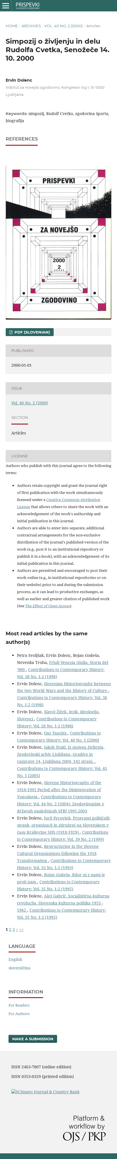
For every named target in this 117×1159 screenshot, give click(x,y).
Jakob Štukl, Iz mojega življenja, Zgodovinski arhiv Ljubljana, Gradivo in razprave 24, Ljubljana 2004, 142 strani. (61, 754)
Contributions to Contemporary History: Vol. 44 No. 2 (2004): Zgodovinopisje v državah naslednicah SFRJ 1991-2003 (60, 804)
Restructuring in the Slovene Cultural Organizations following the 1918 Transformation (58, 853)
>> (21, 929)
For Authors (19, 1013)
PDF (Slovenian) (31, 332)
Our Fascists (56, 733)
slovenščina (19, 968)
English (15, 959)
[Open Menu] (5, 5)
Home (12, 26)
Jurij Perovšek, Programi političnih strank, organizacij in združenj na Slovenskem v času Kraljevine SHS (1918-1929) (63, 825)
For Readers (19, 1005)
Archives (31, 26)
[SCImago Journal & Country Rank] (45, 1091)
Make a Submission (32, 1039)
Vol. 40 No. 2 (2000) (63, 26)
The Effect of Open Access (47, 605)
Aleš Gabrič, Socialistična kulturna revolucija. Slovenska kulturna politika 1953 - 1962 (63, 903)
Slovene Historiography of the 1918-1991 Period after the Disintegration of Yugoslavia (59, 789)
